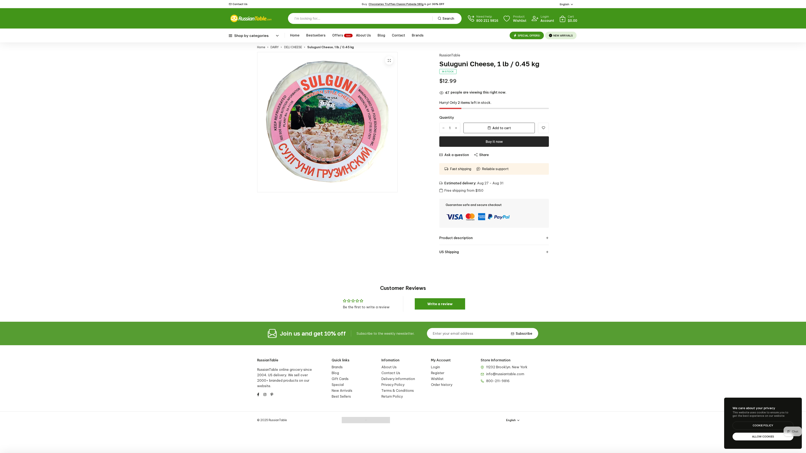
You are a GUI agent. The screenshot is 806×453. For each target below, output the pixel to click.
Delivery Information (398, 379)
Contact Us (240, 4)
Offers (337, 35)
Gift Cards (340, 379)
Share (484, 155)
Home (295, 35)
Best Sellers (341, 396)
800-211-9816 (498, 381)
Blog (381, 35)
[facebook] (258, 394)
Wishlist (437, 379)
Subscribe (524, 333)
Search (448, 18)
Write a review (440, 304)
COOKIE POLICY (763, 425)
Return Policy (392, 396)
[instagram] (264, 394)
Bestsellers (316, 35)
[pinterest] (272, 394)
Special (338, 385)
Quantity (446, 117)
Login (435, 367)
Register (437, 373)
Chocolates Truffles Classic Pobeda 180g (396, 4)
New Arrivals (342, 390)
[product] (389, 60)
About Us (363, 35)
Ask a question (456, 155)
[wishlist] (543, 128)
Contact (398, 35)
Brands (418, 35)
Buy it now (494, 141)
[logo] (251, 18)
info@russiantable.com (505, 374)
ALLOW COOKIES (763, 436)
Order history (441, 385)
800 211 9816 (487, 20)
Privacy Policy (392, 385)
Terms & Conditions (397, 390)
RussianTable (449, 55)
